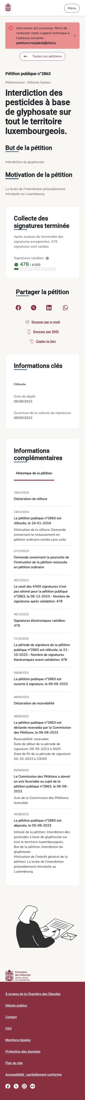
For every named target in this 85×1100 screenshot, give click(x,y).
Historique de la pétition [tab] (34, 473)
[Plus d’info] (47, 258)
